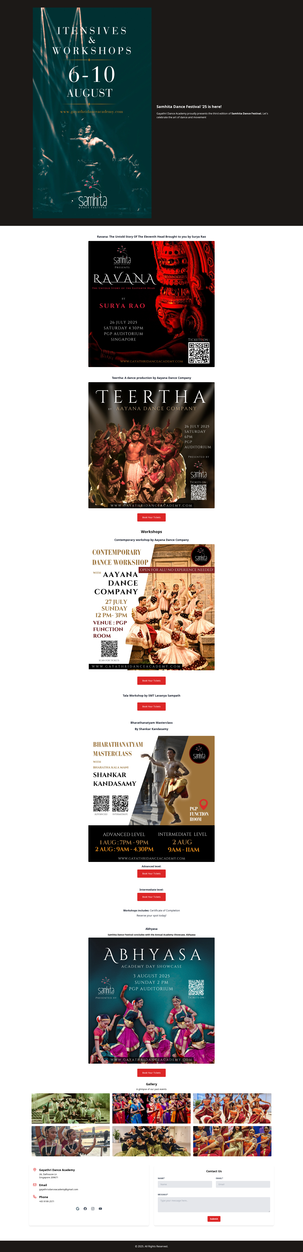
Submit (214, 1218)
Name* (161, 1178)
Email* (219, 1178)
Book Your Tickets (151, 517)
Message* (163, 1194)
